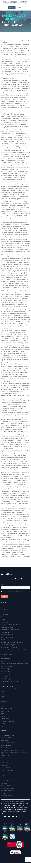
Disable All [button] (19, 7)
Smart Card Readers (6, 666)
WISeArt (3, 691)
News (2, 713)
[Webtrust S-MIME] (26, 827)
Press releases (5, 778)
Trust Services (5, 676)
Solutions (3, 602)
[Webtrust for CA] (4, 827)
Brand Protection (6, 622)
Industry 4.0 (4, 614)
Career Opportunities (7, 770)
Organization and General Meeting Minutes (14, 753)
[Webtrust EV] (19, 827)
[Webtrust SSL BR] (11, 827)
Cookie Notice (24, 3)
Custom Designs (5, 669)
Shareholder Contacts (7, 790)
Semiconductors (5, 659)
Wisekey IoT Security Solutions (10, 645)
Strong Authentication (7, 637)
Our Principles (5, 763)
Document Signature (7, 635)
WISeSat (3, 696)
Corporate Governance (7, 735)
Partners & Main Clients (8, 768)
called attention (22, 128)
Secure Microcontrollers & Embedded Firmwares (15, 664)
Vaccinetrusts (5, 684)
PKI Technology (5, 674)
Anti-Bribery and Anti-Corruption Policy (12, 750)
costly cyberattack (6, 137)
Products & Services (6, 654)
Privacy (2, 813)
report (14, 186)
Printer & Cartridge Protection (10, 629)
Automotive (4, 609)
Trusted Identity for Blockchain (10, 689)
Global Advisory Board (7, 742)
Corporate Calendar (6, 796)
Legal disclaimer (23, 811)
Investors (3, 775)
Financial (3, 617)
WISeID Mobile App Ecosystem (10, 681)
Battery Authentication (7, 627)
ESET (17, 147)
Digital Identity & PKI (7, 671)
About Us (3, 760)
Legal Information (6, 745)
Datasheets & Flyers (6, 708)
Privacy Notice (5, 755)
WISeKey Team (5, 740)
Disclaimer (4, 748)
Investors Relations (6, 780)
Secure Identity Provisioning (9, 647)
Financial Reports (6, 785)
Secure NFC (4, 661)
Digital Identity (5, 632)
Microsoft (11, 147)
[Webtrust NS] (4, 836)
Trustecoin (4, 694)
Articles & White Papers (8, 721)
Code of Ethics (5, 773)
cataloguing (26, 202)
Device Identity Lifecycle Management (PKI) (13, 650)
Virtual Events (5, 718)
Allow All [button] (11, 7)
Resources (4, 701)
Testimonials (4, 765)
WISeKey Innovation (7, 686)
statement (20, 334)
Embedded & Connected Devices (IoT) (12, 642)
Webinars (3, 706)
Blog (2, 726)
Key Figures (4, 783)
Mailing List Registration (8, 788)
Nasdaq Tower (5, 711)
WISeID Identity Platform (8, 679)
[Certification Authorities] (11, 836)
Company (3, 730)
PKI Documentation (6, 758)
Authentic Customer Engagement (11, 624)
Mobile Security (5, 640)
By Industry (4, 607)
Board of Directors (6, 737)
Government (4, 612)
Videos (3, 724)
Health (3, 619)
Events (3, 716)
